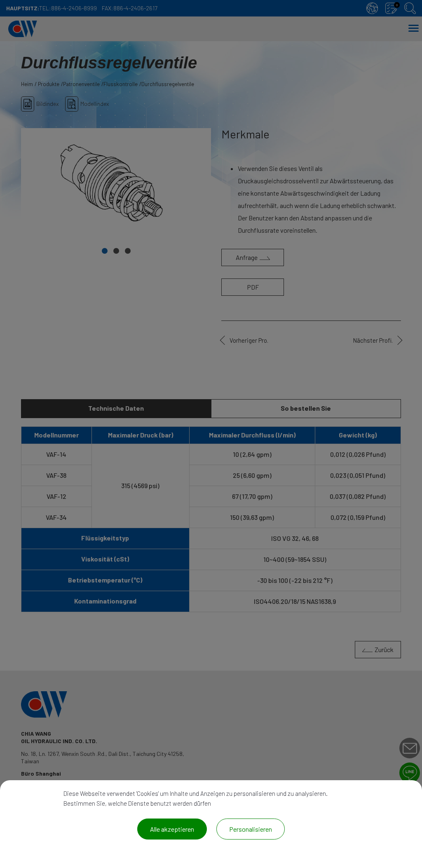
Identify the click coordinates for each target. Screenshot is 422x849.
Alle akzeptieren (172, 829)
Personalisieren (250, 829)
